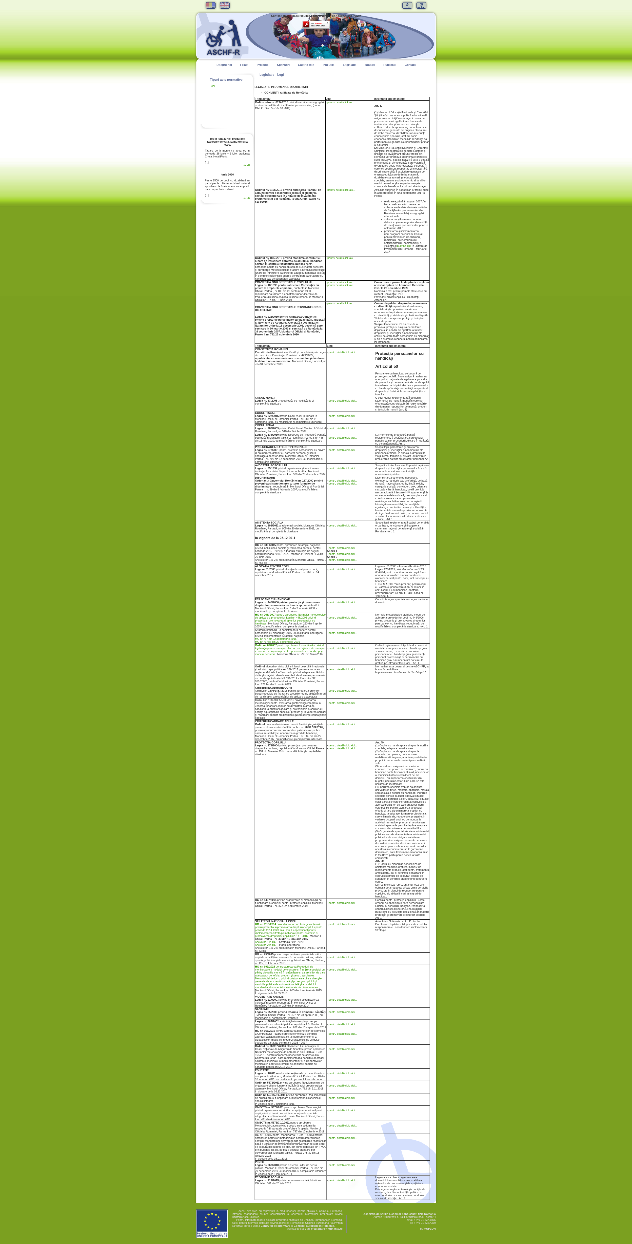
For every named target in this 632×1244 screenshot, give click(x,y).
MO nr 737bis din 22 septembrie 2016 (277, 641)
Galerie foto (306, 65)
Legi (212, 85)
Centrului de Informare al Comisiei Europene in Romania (297, 1225)
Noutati (370, 65)
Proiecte (263, 65)
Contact (410, 65)
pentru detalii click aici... (341, 102)
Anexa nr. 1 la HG (265, 941)
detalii (246, 165)
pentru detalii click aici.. (341, 303)
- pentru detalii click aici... (342, 400)
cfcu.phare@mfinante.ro (327, 1228)
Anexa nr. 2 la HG (266, 944)
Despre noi (224, 65)
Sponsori (283, 65)
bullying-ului (404, 245)
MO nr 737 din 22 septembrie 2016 (275, 638)
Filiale (244, 65)
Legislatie (349, 65)
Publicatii (389, 65)
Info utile (329, 65)
